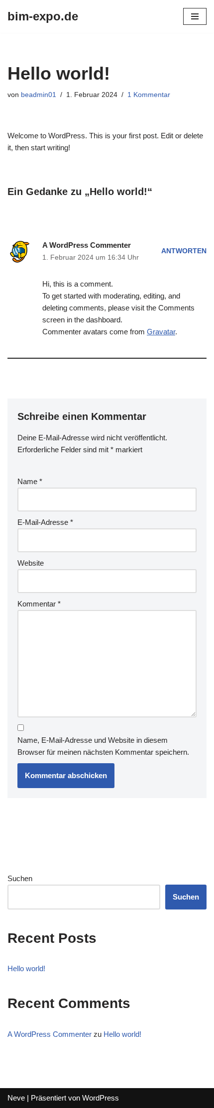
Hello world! (26, 968)
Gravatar (161, 331)
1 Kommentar (148, 95)
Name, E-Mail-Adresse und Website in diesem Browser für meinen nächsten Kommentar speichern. (103, 746)
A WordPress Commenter (86, 245)
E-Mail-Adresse (45, 522)
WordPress (100, 1098)
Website (30, 563)
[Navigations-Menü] (195, 16)
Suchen (19, 878)
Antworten (184, 251)
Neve (16, 1098)
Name (29, 481)
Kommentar (39, 604)
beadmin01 (38, 95)
